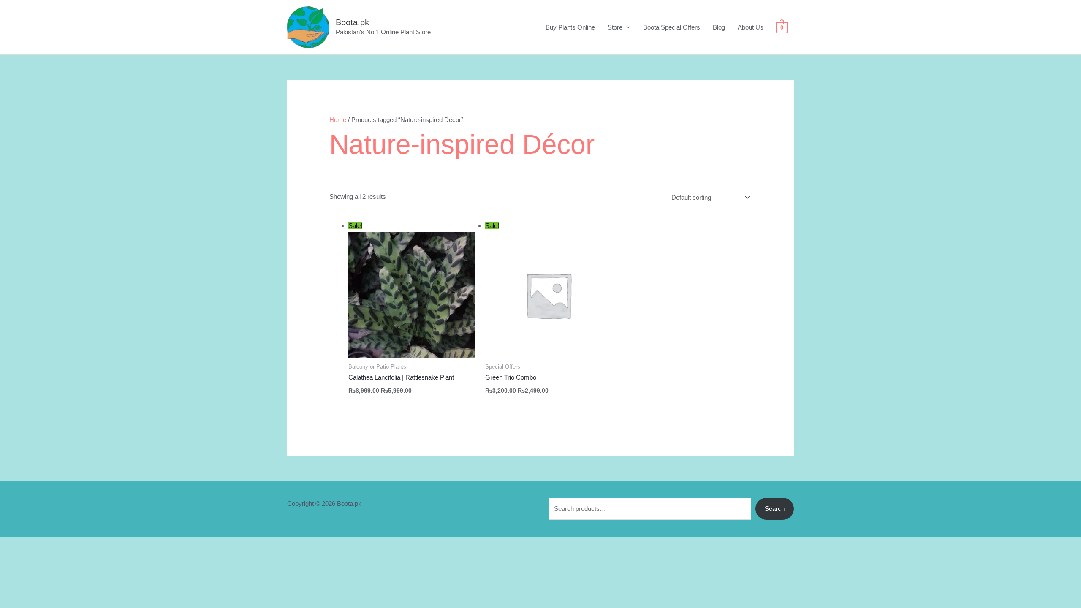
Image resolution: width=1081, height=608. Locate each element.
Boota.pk (352, 22)
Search (775, 508)
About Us (750, 27)
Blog (719, 27)
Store (615, 27)
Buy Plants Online (570, 27)
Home (337, 119)
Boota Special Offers (671, 27)
